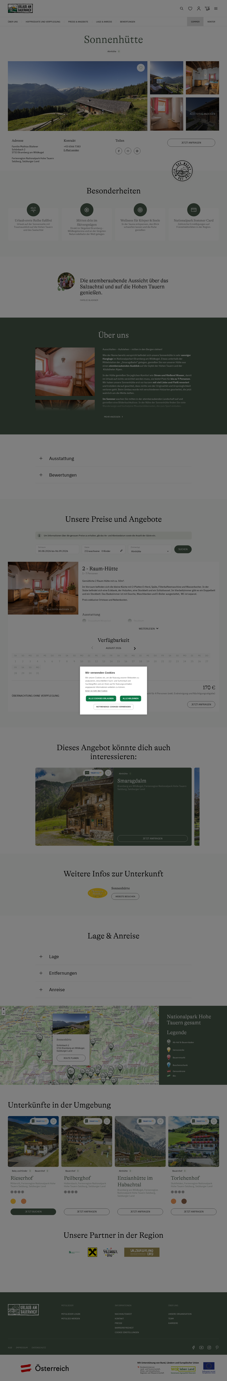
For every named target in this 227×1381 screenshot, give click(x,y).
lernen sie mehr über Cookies (96, 691)
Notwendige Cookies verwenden (113, 707)
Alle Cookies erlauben (101, 698)
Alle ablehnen (130, 698)
